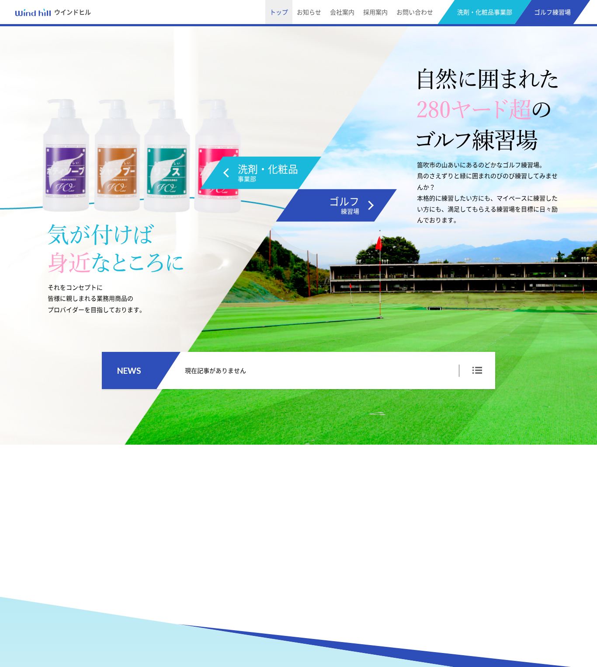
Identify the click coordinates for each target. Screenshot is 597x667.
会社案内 (342, 12)
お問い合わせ (414, 12)
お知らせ (309, 12)
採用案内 (375, 12)
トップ (279, 12)
